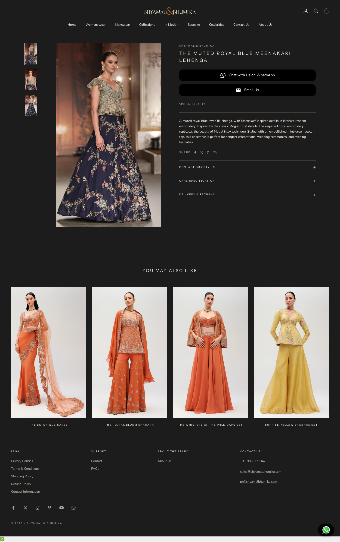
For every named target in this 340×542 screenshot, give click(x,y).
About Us (265, 24)
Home (72, 24)
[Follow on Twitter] (25, 507)
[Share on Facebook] (195, 153)
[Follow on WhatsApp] (73, 507)
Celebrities (216, 24)
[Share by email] (214, 153)
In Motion (171, 24)
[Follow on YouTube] (61, 507)
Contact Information (25, 491)
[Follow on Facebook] (13, 507)
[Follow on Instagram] (37, 507)
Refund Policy (21, 484)
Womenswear (96, 24)
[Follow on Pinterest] (49, 507)
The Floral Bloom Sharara (129, 424)
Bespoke (194, 24)
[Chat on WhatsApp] (326, 530)
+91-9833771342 (253, 461)
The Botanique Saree (48, 424)
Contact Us (241, 24)
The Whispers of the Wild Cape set (210, 424)
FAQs (95, 468)
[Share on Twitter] (202, 153)
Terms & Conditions (25, 468)
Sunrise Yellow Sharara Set (291, 424)
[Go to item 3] (30, 105)
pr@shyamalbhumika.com (258, 481)
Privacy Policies (22, 461)
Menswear (122, 24)
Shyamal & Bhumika (197, 45)
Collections (147, 24)
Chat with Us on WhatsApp (252, 75)
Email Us (251, 89)
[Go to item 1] (30, 54)
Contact (96, 461)
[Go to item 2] (30, 80)
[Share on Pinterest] (208, 153)
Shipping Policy (22, 476)
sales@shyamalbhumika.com (260, 471)
